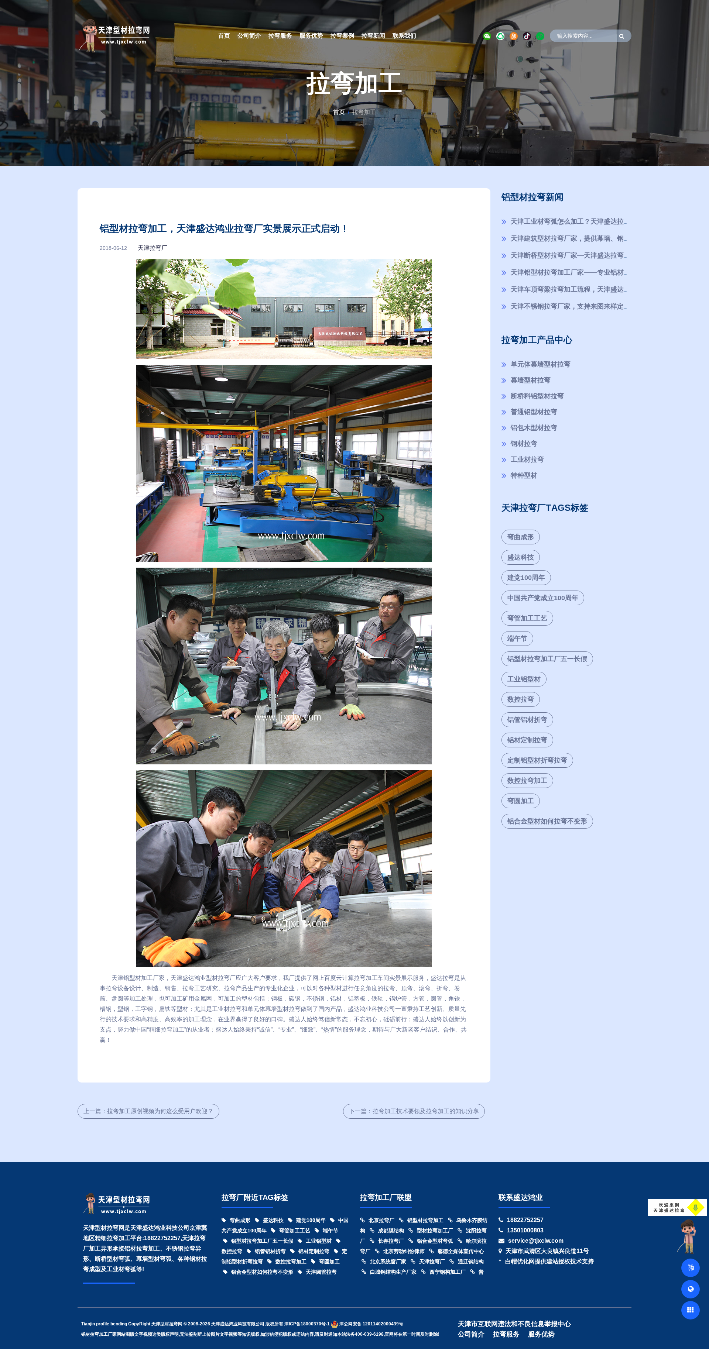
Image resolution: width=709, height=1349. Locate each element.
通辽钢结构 (471, 1261)
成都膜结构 (391, 1230)
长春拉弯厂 (391, 1241)
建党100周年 (526, 577)
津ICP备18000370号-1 (307, 1323)
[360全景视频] (690, 1289)
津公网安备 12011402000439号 (370, 1323)
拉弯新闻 (373, 35)
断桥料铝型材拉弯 (537, 396)
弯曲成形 (520, 537)
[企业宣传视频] (688, 1236)
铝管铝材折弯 (527, 719)
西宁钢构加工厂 (447, 1272)
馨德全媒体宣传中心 (461, 1251)
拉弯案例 (342, 35)
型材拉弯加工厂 (435, 1230)
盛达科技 (520, 557)
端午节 (517, 638)
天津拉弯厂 (152, 248)
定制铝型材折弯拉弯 (537, 760)
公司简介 (249, 35)
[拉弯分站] (690, 1310)
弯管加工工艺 (527, 618)
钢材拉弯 (524, 443)
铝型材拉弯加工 (425, 1220)
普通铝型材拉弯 (534, 412)
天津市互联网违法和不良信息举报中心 (514, 1324)
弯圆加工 (520, 801)
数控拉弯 (520, 699)
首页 (224, 35)
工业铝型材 (524, 679)
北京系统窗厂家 (388, 1261)
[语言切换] (690, 1268)
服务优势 (311, 35)
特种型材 (524, 475)
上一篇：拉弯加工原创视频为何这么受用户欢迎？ (148, 1111)
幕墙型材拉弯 (531, 380)
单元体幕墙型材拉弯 (541, 364)
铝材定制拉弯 (527, 740)
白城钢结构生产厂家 (393, 1272)
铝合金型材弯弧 (435, 1241)
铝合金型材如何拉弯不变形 (547, 821)
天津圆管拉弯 (321, 1272)
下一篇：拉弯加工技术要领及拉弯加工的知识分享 (414, 1111)
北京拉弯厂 (381, 1220)
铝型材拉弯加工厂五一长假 (547, 659)
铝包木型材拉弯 (534, 427)
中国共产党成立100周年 (542, 598)
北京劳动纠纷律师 (404, 1251)
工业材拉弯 (527, 459)
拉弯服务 (280, 35)
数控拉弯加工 (527, 780)
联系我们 (404, 35)
